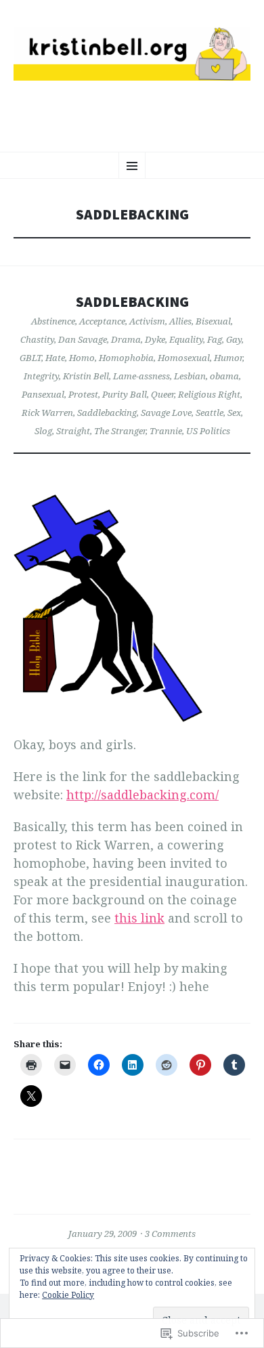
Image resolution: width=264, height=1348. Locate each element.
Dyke (155, 339)
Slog (43, 431)
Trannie (166, 431)
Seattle (209, 412)
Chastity (37, 339)
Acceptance (102, 321)
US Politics (208, 431)
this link (139, 918)
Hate (55, 358)
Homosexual (184, 358)
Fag (214, 339)
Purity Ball (124, 394)
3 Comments (170, 1233)
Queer (162, 394)
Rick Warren (47, 412)
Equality (186, 339)
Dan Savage (82, 339)
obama (224, 376)
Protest (83, 394)
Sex (234, 412)
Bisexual (213, 321)
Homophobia (126, 358)
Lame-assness (141, 376)
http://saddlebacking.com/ (142, 794)
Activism (147, 321)
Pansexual (43, 394)
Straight (73, 431)
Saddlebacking (132, 302)
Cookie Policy (68, 1295)
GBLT (30, 358)
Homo (82, 358)
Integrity (41, 376)
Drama (126, 339)
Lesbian (190, 376)
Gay (234, 339)
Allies (180, 321)
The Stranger (120, 431)
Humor (228, 358)
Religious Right (209, 394)
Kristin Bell (86, 376)
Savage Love (166, 412)
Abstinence (53, 321)
